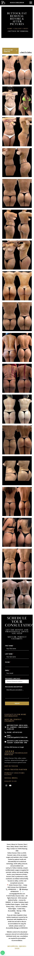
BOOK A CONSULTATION (17, 2)
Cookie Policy (21, 908)
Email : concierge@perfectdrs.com (17, 736)
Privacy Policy (10, 906)
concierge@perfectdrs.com (17, 893)
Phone (8, 662)
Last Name (9, 654)
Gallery (18, 28)
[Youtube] (10, 785)
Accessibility (12, 911)
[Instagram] (6, 785)
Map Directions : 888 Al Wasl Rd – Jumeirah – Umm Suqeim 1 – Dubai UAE (18, 727)
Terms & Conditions (21, 906)
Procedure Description (14, 687)
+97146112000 (12, 889)
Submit (17, 703)
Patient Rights (12, 908)
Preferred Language (13, 678)
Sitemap (19, 911)
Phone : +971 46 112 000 (14, 732)
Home (9, 28)
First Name (9, 646)
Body (26, 28)
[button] (3, 953)
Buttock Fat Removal (18, 31)
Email (7, 670)
